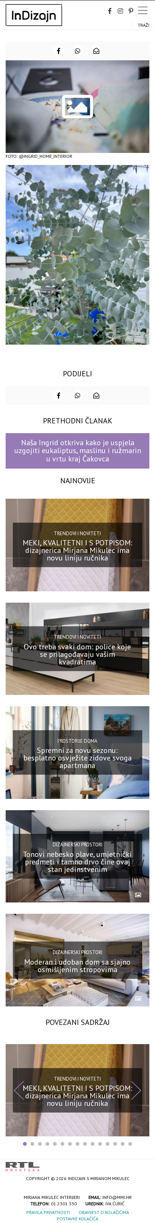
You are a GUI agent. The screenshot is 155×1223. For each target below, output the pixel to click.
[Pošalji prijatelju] (96, 50)
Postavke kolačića (77, 1218)
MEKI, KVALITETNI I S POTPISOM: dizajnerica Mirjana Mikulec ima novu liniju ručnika (77, 550)
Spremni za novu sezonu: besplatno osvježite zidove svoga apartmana (77, 757)
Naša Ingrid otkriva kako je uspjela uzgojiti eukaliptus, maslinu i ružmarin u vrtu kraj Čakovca (77, 451)
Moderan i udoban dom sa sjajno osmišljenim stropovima (77, 965)
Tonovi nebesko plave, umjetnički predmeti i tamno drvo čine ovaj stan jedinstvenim (77, 861)
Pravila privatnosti (48, 1212)
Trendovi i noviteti (77, 533)
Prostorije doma (77, 741)
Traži (143, 25)
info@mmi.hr (117, 1197)
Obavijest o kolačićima (104, 1212)
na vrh (141, 1164)
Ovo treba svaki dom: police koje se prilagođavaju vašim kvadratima (77, 654)
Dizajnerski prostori (77, 844)
